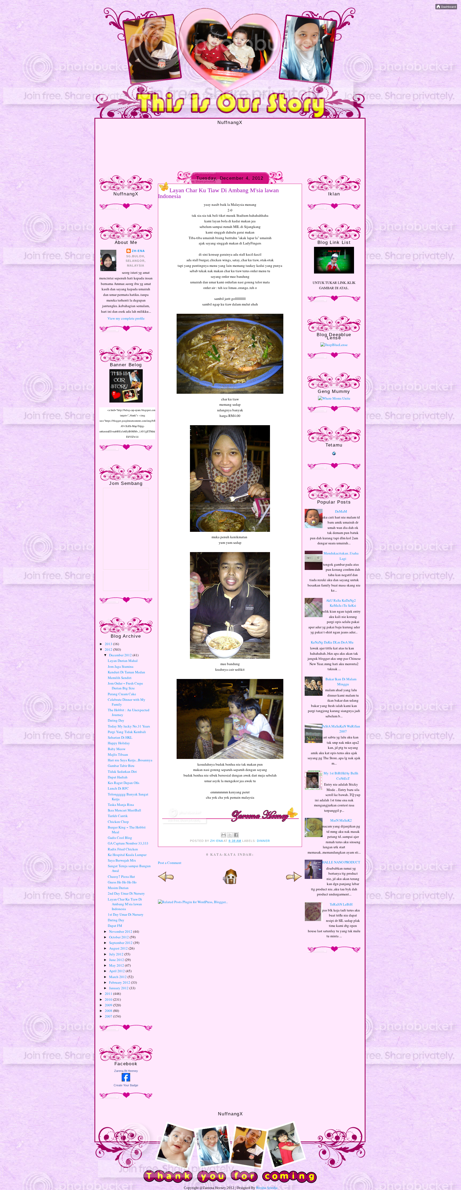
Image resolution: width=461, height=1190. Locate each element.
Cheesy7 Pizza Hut (121, 876)
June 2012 (117, 959)
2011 (109, 993)
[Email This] (223, 835)
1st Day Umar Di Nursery (126, 914)
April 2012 (117, 970)
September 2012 (121, 942)
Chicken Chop (118, 821)
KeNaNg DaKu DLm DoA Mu (332, 642)
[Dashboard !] (446, 8)
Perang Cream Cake (122, 694)
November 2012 (121, 931)
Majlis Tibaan (118, 754)
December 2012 (121, 655)
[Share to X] (230, 835)
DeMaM (341, 511)
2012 (109, 649)
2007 (109, 1016)
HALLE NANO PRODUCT (341, 862)
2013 (109, 643)
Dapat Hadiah (118, 777)
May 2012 (117, 965)
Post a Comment (169, 862)
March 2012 (118, 976)
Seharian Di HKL (120, 737)
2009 (109, 1005)
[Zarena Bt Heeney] (126, 1080)
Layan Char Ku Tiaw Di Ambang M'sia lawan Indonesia (125, 904)
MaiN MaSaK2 (341, 820)
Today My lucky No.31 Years (129, 726)
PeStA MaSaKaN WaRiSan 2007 (341, 729)
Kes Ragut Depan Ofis (123, 782)
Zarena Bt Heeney (126, 1070)
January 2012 (119, 988)
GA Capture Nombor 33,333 (128, 843)
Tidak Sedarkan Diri (122, 771)
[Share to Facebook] (236, 835)
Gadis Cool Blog (120, 837)
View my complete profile (126, 318)
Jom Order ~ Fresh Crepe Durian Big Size (125, 685)
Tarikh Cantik (118, 815)
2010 (109, 999)
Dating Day (116, 720)
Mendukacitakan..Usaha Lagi (341, 556)
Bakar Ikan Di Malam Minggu (340, 682)
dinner (263, 840)
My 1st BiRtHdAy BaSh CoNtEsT (341, 776)
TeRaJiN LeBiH (341, 904)
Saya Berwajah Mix (122, 860)
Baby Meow (116, 748)
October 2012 (119, 937)
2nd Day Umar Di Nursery (126, 893)
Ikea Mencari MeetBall (124, 810)
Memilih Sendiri (120, 677)
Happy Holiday (119, 743)
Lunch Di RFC (118, 788)
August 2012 (119, 948)
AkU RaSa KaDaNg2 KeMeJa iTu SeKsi (341, 603)
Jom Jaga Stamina (120, 666)
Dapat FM (115, 925)
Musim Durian (118, 887)
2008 (109, 1010)
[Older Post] (294, 883)
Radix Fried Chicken (123, 849)
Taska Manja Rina (121, 804)
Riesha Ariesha (266, 1188)
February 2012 (120, 982)
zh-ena (138, 250)
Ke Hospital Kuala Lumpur (127, 854)
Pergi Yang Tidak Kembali (127, 731)
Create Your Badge (126, 1085)
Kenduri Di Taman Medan (126, 672)
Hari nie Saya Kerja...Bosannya (130, 760)
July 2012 (116, 954)
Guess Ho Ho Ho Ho (122, 882)
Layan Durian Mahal (123, 660)
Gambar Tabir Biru (121, 765)
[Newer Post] (166, 883)
